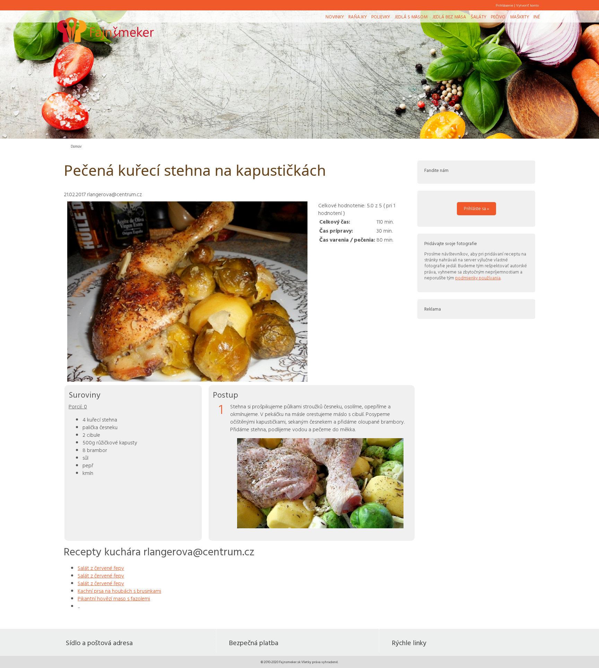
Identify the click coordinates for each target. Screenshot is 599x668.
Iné (536, 16)
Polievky (380, 16)
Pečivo (498, 16)
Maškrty (519, 16)
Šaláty (478, 16)
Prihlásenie (504, 5)
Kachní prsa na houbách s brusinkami (119, 591)
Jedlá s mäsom (410, 16)
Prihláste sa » (476, 208)
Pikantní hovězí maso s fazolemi (114, 598)
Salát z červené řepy (101, 568)
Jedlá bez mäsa (449, 16)
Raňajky (357, 16)
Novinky (334, 16)
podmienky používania (478, 277)
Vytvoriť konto (527, 5)
